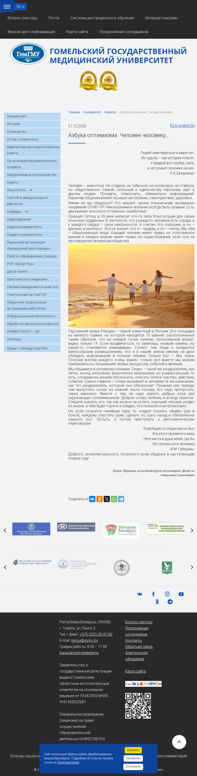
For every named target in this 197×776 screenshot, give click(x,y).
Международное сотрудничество (31, 175)
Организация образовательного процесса (31, 164)
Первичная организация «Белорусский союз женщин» (29, 245)
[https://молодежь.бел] (166, 529)
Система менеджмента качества (32, 287)
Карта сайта (77, 31)
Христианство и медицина (27, 279)
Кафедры (14, 211)
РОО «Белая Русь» (21, 264)
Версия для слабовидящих (31, 31)
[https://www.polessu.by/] (166, 567)
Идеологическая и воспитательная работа (33, 150)
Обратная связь (139, 647)
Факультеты (16, 190)
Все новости (182, 125)
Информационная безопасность (31, 316)
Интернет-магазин (161, 18)
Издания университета (24, 227)
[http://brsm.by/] (121, 530)
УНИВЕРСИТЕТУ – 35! (23, 331)
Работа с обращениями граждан (32, 256)
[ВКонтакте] (92, 499)
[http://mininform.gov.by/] (76, 527)
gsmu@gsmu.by (84, 640)
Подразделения (19, 219)
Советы (13, 182)
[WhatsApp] (114, 499)
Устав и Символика (22, 139)
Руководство (16, 132)
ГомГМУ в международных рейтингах (27, 201)
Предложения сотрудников (123, 31)
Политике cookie (68, 762)
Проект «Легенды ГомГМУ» (27, 348)
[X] (107, 499)
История (13, 124)
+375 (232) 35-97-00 (96, 634)
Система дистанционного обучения (102, 18)
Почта (53, 18)
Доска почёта (17, 271)
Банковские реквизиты (79, 653)
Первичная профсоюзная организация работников (26, 305)
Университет (16, 116)
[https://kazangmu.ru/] (121, 567)
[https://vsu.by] (76, 564)
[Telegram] (121, 499)
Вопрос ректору (22, 18)
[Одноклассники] (99, 499)
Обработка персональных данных (33, 324)
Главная (74, 112)
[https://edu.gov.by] (31, 529)
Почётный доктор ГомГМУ (26, 295)
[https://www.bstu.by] (31, 562)
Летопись (14, 339)
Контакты (133, 640)
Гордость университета (24, 235)
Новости (110, 112)
